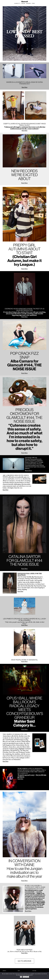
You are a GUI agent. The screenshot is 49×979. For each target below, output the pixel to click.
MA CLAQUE (41, 902)
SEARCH (4, 970)
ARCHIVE (23, 3)
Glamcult (24, 2)
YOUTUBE (34, 970)
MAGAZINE (28, 3)
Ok (21, 976)
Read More (24, 87)
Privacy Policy (26, 976)
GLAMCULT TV (17, 3)
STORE (33, 3)
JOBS (19, 970)
